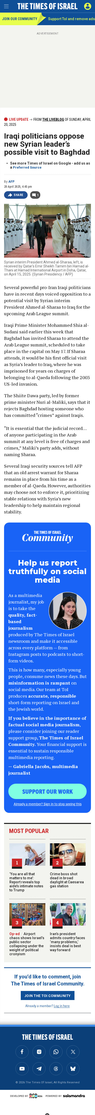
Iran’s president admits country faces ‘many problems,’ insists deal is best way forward (67, 942)
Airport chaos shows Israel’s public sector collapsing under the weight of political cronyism (26, 944)
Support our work (47, 791)
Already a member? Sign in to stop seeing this (48, 804)
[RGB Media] (37, 1096)
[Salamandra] (74, 1095)
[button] (87, 6)
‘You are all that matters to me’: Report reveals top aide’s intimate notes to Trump (26, 882)
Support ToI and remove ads (71, 19)
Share (19, 195)
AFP (11, 181)
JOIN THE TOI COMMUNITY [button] (48, 995)
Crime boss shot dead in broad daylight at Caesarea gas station (67, 880)
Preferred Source (27, 167)
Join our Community (19, 19)
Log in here (62, 1006)
